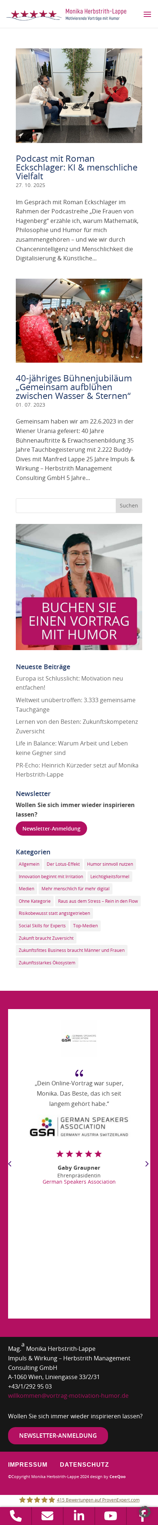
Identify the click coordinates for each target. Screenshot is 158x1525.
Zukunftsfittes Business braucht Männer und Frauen (72, 950)
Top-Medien (85, 925)
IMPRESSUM (27, 1465)
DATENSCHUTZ (84, 1465)
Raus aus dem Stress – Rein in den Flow (98, 901)
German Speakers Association (79, 1181)
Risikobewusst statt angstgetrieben (54, 913)
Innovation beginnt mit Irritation (51, 876)
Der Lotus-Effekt (63, 864)
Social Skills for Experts (42, 925)
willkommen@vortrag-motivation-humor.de (68, 1396)
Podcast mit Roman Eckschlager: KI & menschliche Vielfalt (76, 167)
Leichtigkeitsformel (109, 876)
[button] (145, 1512)
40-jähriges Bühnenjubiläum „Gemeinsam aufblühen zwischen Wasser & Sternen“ (74, 387)
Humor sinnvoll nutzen (110, 864)
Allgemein (29, 864)
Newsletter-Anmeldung (51, 828)
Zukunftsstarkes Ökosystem (47, 962)
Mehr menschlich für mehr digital (75, 888)
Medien (26, 888)
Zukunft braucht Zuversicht (46, 938)
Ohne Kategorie (35, 901)
